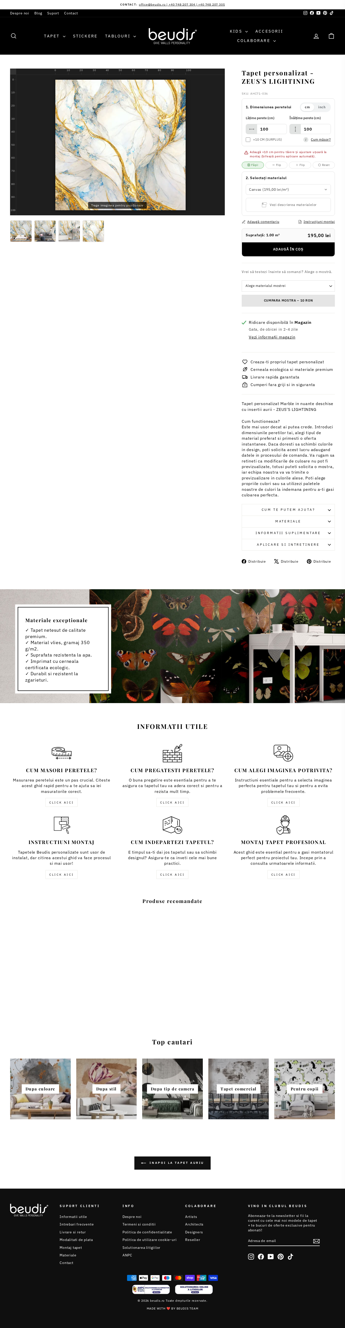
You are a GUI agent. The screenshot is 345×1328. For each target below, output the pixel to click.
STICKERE (85, 35)
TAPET (52, 35)
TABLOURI (118, 35)
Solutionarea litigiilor (141, 1247)
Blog (38, 13)
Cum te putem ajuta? (288, 510)
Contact (71, 13)
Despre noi (19, 13)
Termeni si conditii (139, 1224)
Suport (53, 13)
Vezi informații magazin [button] (272, 337)
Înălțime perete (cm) (305, 118)
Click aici (61, 802)
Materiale (288, 521)
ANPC (127, 1255)
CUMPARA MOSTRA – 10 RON (288, 300)
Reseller (192, 1239)
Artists (191, 1216)
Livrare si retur (73, 1232)
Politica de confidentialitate (147, 1232)
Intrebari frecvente (77, 1224)
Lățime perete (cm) (260, 118)
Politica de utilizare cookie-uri (149, 1239)
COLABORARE (254, 40)
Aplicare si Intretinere (288, 544)
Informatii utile (73, 1216)
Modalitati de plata (76, 1239)
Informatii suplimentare (288, 533)
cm (307, 107)
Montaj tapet (71, 1247)
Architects (194, 1224)
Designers (194, 1232)
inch (322, 107)
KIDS (237, 31)
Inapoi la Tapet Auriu (176, 1163)
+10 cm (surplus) (267, 139)
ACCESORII (269, 31)
